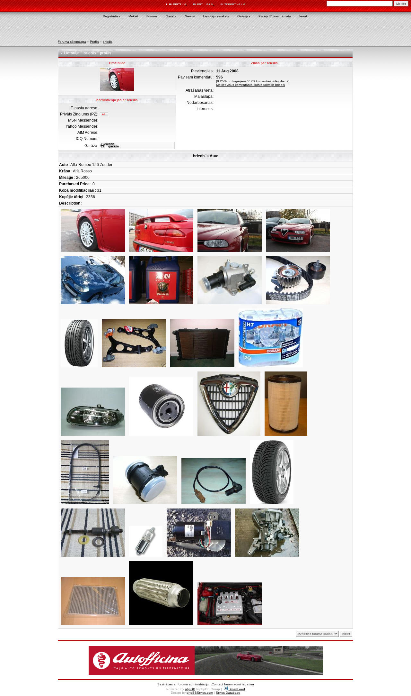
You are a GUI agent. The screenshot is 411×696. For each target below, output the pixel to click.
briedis (107, 41)
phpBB (190, 689)
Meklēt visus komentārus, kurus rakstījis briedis (250, 85)
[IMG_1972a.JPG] (161, 252)
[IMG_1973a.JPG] (298, 252)
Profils (94, 41)
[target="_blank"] (93, 304)
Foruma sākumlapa (72, 41)
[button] (206, 660)
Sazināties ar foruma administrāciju (183, 684)
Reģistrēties (111, 16)
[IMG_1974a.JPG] (229, 252)
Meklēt (133, 16)
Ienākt (304, 16)
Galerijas (243, 16)
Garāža (171, 16)
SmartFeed (237, 689)
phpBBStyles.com (200, 692)
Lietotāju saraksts (216, 16)
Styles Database (228, 692)
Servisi (190, 16)
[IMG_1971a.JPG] (93, 252)
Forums (151, 16)
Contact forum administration (233, 684)
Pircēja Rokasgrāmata (274, 16)
